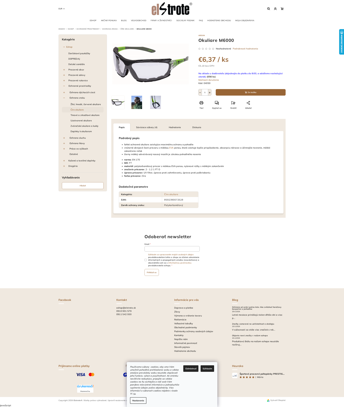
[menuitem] (93, 20)
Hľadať (83, 185)
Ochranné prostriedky (79, 85)
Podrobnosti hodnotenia (245, 48)
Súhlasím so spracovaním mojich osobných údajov (171, 254)
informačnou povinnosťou (179, 263)
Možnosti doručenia (208, 80)
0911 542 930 (124, 314)
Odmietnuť (190, 368)
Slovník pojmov (182, 347)
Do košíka (252, 92)
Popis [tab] (122, 127)
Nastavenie (138, 400)
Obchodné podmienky (185, 327)
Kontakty (179, 335)
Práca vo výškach (78, 148)
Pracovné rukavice (78, 80)
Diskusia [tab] (196, 127)
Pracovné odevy (76, 75)
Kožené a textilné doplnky (82, 160)
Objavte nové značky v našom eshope (250, 335)
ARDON (201, 35)
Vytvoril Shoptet (277, 400)
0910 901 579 (124, 311)
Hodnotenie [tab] (175, 127)
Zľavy (177, 311)
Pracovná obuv (76, 69)
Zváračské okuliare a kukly (85, 126)
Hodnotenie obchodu (185, 351)
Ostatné (73, 154)
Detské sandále (76, 64)
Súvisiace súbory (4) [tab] (146, 127)
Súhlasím (207, 368)
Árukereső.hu (85, 391)
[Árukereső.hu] (85, 387)
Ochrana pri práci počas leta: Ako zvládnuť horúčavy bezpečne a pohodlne (257, 308)
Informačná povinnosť (185, 343)
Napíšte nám (181, 339)
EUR (60, 8)
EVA (171, 147)
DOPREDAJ (74, 58)
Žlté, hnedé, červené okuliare (86, 104)
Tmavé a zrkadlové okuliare (85, 115)
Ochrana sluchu (77, 137)
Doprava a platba (183, 307)
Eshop (69, 46)
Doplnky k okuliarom (81, 131)
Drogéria (73, 166)
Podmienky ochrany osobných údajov (193, 331)
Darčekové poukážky (79, 53)
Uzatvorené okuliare (81, 120)
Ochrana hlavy (77, 143)
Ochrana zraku (77, 97)
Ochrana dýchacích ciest (82, 92)
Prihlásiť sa (152, 272)
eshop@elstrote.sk (126, 307)
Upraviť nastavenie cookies (120, 400)
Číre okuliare (77, 109)
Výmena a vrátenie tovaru (188, 315)
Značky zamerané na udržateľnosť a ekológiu (253, 324)
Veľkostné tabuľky (183, 323)
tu (134, 393)
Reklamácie (180, 319)
